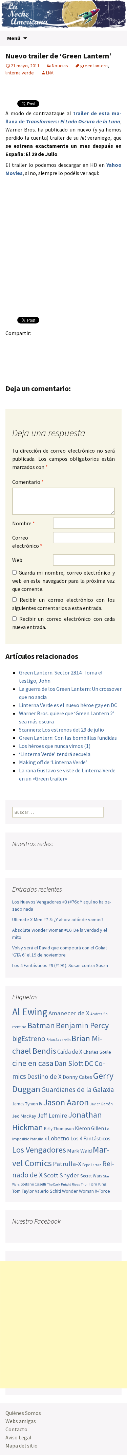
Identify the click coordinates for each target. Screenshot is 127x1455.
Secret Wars (91, 1176)
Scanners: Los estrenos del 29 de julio (61, 729)
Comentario (28, 481)
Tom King (97, 1184)
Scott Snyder (61, 1175)
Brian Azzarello (58, 1039)
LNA (50, 73)
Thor (84, 1184)
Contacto (16, 1429)
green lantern (94, 66)
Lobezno (58, 1138)
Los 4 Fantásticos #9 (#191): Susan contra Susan (60, 965)
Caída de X (69, 1051)
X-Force (102, 1191)
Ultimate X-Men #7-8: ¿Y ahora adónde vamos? (58, 919)
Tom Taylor (23, 1191)
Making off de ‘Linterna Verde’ (53, 762)
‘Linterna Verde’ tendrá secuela (54, 754)
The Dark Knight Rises (63, 1184)
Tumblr (65, 345)
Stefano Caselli (33, 1184)
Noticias (60, 66)
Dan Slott (69, 1063)
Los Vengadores (39, 1149)
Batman (41, 1025)
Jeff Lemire (52, 1115)
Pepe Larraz (91, 1164)
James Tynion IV (27, 1104)
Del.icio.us (39, 357)
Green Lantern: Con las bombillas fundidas (68, 737)
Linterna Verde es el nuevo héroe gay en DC (68, 705)
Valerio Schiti (48, 1191)
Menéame (79, 345)
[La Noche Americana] (63, 15)
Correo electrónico (27, 541)
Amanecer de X (68, 1013)
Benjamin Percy (82, 1025)
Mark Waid (79, 1150)
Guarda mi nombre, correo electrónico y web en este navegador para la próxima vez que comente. (63, 580)
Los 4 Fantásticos (90, 1138)
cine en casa (33, 1063)
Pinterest (52, 345)
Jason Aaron (66, 1102)
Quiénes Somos (23, 1412)
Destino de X (44, 1076)
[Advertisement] (63, 1324)
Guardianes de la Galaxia (77, 1089)
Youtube (44, 857)
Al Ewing (29, 1011)
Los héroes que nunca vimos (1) (54, 745)
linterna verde (19, 73)
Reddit (105, 345)
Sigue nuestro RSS (82, 857)
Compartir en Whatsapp (52, 357)
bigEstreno (28, 1038)
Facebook (13, 345)
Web (17, 560)
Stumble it (13, 357)
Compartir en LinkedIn (92, 345)
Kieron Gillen (89, 1128)
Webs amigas (20, 1421)
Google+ (39, 345)
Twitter (26, 345)
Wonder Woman (78, 1191)
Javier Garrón (101, 1104)
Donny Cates (77, 1076)
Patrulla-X (67, 1163)
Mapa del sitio (21, 1445)
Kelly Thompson (59, 1129)
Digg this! (26, 357)
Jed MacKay (24, 1116)
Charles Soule (97, 1052)
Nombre (23, 523)
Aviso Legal (18, 1437)
